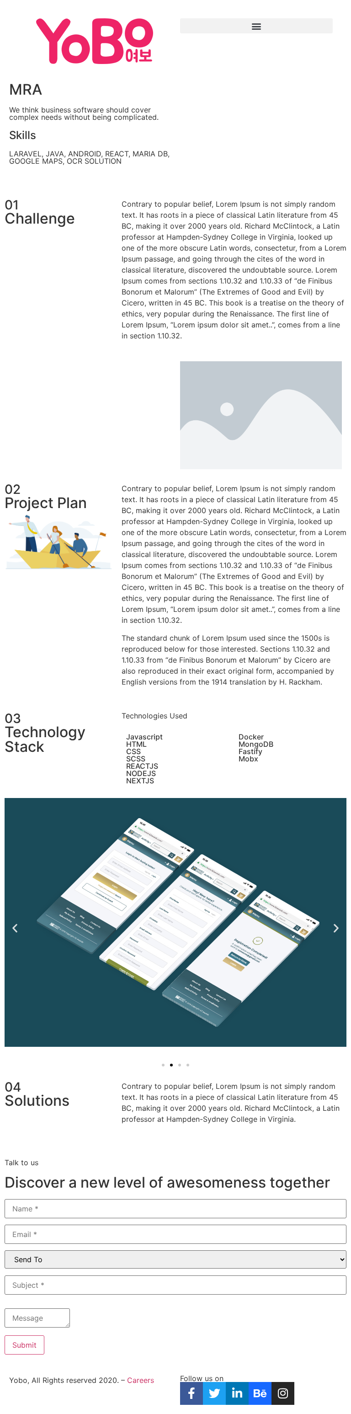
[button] (256, 25)
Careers (140, 1380)
